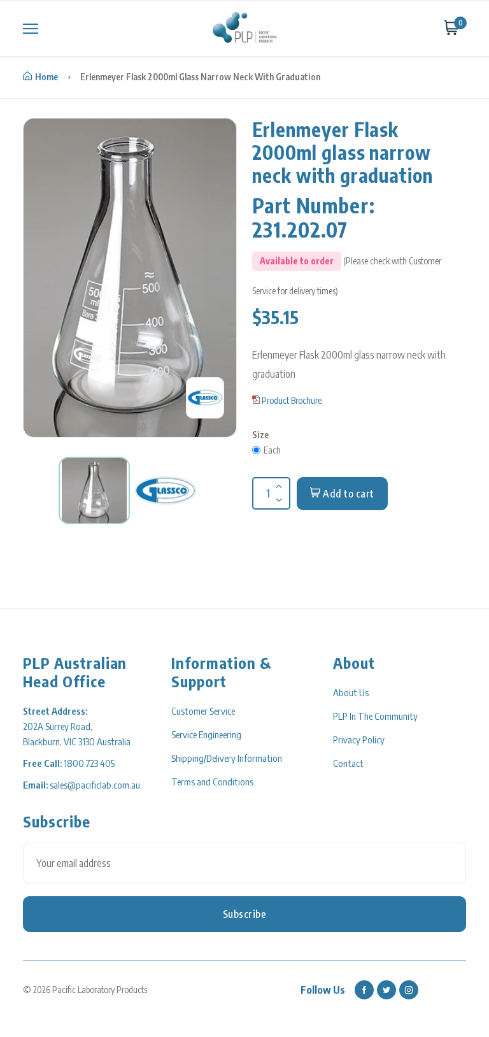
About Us (351, 692)
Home (46, 76)
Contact (348, 763)
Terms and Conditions (212, 781)
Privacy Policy (359, 739)
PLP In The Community (375, 716)
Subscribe (245, 914)
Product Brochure (292, 400)
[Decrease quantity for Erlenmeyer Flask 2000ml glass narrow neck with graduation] (277, 491)
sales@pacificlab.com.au (95, 784)
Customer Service (203, 711)
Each (272, 450)
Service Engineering (206, 734)
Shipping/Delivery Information (226, 758)
